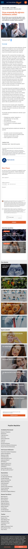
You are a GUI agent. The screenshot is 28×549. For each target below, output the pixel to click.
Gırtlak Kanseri (5, 509)
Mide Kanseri (4, 496)
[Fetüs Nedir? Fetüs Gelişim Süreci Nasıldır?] (14, 269)
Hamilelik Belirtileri (6, 458)
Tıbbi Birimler (4, 435)
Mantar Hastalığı (5, 481)
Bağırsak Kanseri (5, 503)
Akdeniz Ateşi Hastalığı (7, 486)
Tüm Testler (4, 529)
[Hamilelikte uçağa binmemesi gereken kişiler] (14, 389)
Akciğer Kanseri (5, 501)
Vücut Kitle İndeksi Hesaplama (8, 451)
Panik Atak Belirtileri (6, 468)
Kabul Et (21, 546)
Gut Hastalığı (4, 484)
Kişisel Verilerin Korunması (8, 446)
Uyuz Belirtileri (5, 456)
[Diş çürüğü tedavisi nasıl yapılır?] (14, 363)
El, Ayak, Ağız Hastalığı (6, 476)
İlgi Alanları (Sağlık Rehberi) (8, 491)
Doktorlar (3, 436)
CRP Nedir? (4, 466)
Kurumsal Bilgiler (5, 443)
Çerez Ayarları (7, 546)
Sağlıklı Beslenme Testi (7, 526)
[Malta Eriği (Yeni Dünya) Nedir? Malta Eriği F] (14, 308)
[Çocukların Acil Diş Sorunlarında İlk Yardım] (14, 337)
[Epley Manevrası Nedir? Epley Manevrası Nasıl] (14, 295)
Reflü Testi (3, 524)
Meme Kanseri (4, 498)
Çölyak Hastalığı (5, 478)
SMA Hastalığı (4, 489)
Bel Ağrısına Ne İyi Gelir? (7, 469)
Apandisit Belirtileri (6, 463)
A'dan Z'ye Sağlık (5, 7)
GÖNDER (14, 222)
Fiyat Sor (3, 440)
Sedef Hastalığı (4, 483)
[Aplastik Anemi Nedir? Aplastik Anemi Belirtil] (14, 321)
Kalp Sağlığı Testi (5, 519)
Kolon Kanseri (4, 499)
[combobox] (5, 184)
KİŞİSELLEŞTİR (14, 415)
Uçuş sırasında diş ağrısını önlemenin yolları (11, 8)
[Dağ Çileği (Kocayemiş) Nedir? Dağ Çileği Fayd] (14, 282)
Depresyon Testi (5, 521)
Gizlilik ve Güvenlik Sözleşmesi (9, 445)
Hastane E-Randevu (5, 432)
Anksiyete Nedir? (5, 460)
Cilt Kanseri (4, 508)
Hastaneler (3, 433)
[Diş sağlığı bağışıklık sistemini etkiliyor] (14, 350)
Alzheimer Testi (5, 516)
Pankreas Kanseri (5, 504)
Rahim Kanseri (4, 506)
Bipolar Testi (4, 518)
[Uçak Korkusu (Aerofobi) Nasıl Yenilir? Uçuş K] (14, 402)
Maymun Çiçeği (5, 455)
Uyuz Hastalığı (4, 475)
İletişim (3, 441)
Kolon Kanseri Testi (6, 527)
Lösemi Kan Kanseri (6, 511)
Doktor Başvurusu (5, 438)
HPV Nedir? (4, 461)
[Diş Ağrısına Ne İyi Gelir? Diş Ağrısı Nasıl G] (14, 376)
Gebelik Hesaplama (6, 453)
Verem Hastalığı (5, 488)
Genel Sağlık (13, 7)
